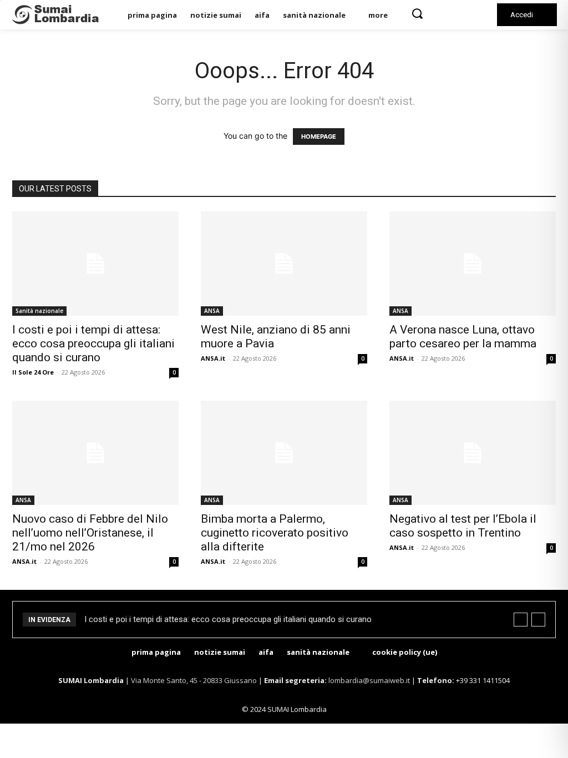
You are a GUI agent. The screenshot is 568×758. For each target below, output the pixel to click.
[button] (417, 13)
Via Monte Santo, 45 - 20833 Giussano (194, 680)
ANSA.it (213, 358)
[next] (538, 619)
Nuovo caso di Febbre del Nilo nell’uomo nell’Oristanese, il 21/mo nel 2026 (90, 532)
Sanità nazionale (39, 311)
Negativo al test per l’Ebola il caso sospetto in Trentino (462, 525)
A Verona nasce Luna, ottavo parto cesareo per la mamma (462, 336)
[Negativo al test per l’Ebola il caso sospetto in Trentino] (472, 453)
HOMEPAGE (318, 136)
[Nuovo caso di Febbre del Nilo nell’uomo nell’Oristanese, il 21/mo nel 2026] (95, 453)
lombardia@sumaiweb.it (370, 680)
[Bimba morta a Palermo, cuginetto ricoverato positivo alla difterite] (284, 453)
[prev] (521, 619)
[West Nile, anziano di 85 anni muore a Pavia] (284, 263)
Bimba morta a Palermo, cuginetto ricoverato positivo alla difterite (274, 532)
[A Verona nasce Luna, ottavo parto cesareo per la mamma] (472, 263)
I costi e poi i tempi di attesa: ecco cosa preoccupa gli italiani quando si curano (93, 343)
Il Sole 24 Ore (33, 372)
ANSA (212, 311)
